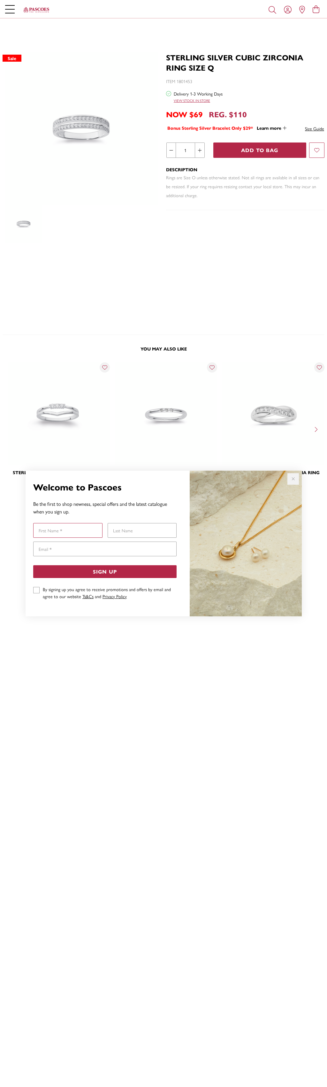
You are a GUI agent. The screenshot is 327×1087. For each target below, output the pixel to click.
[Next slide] (317, 429)
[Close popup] (293, 479)
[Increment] (199, 150)
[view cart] (316, 9)
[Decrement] (171, 150)
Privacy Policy (115, 596)
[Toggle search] (273, 9)
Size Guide (314, 128)
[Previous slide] (10, 429)
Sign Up (105, 571)
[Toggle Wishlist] (105, 367)
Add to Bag (259, 150)
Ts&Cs (88, 596)
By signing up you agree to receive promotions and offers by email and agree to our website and (107, 592)
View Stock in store (192, 100)
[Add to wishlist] (316, 150)
